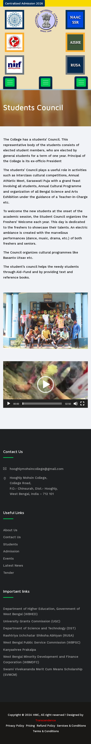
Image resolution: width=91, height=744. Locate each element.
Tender (8, 573)
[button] (45, 384)
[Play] (9, 403)
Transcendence (45, 720)
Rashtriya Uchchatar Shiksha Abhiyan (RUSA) (38, 635)
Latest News (13, 565)
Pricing (30, 725)
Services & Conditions (71, 725)
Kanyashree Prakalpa (19, 650)
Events (8, 558)
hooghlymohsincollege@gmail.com (36, 469)
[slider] (42, 404)
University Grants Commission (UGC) (31, 621)
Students (10, 544)
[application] (45, 384)
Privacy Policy (15, 725)
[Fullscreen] (82, 403)
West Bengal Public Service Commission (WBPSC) (41, 642)
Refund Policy (46, 725)
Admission (11, 551)
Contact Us (12, 537)
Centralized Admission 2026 (24, 3)
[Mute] (75, 403)
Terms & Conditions (46, 731)
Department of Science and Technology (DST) (39, 628)
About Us (10, 530)
